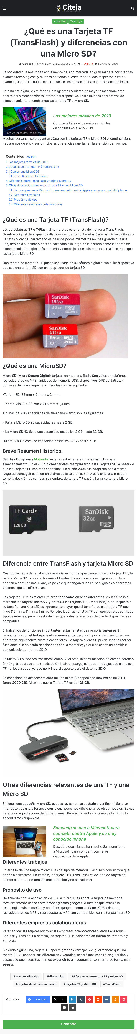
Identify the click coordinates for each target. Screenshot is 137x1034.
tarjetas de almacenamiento (37, 984)
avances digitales (27, 976)
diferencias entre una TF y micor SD (98, 976)
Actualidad (60, 21)
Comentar (68, 1024)
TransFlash (112, 984)
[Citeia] (68, 8)
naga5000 (27, 64)
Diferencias (56, 976)
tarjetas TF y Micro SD (80, 984)
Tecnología (76, 21)
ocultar (31, 156)
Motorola (41, 459)
